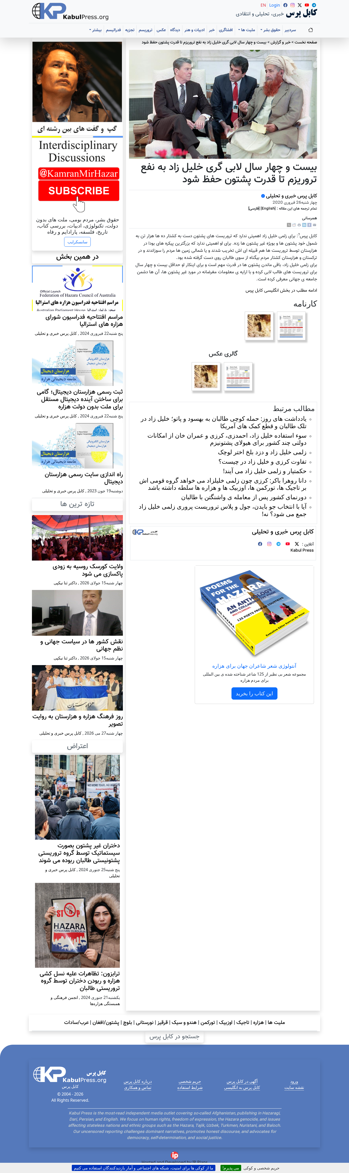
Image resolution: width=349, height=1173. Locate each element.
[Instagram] (269, 544)
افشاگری (226, 30)
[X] (289, 225)
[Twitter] (297, 544)
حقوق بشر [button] (271, 30)
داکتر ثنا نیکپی (65, 583)
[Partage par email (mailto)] (314, 225)
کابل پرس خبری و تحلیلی (291, 196)
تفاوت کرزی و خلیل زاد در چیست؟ (262, 461)
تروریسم (145, 30)
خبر (212, 30)
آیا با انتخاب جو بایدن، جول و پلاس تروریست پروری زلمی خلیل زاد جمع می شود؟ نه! (223, 510)
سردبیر (290, 30)
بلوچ (127, 1023)
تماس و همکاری (137, 1087)
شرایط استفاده (190, 1087)
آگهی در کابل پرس (242, 1081)
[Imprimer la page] (299, 225)
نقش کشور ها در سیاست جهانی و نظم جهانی (81, 645)
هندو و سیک (184, 1023)
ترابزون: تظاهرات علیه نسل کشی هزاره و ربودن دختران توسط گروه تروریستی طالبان (80, 981)
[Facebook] (309, 225)
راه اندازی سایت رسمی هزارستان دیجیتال (84, 478)
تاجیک (242, 1023)
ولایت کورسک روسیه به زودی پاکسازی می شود (88, 570)
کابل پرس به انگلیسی (242, 1087)
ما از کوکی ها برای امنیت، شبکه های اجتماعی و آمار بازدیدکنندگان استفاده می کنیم (143, 1168)
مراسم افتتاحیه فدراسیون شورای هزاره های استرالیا (84, 320)
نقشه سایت (294, 1087)
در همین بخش (77, 257)
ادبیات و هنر (194, 30)
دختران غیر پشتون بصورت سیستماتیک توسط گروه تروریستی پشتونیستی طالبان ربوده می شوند (79, 853)
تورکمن (208, 1023)
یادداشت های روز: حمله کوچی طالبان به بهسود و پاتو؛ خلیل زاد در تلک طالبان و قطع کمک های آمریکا (224, 422)
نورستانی (145, 1023)
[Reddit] (294, 225)
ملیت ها (276, 1023)
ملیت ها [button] (247, 30)
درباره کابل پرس (138, 1081)
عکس (161, 30)
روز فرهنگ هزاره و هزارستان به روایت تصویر (77, 720)
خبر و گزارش (280, 42)
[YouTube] (288, 544)
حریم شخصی (190, 1081)
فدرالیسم (113, 30)
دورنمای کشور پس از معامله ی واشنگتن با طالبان (244, 497)
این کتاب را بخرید (254, 693)
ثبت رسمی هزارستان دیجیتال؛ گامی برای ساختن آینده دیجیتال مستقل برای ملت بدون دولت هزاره (80, 399)
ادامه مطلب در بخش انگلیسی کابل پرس (281, 290)
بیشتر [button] (96, 30)
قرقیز (162, 1023)
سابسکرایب (77, 242)
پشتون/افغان (105, 1023)
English (268, 209)
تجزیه (129, 30)
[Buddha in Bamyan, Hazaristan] (259, 326)
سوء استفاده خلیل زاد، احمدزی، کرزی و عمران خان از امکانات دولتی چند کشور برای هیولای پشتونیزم (227, 439)
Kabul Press (302, 551)
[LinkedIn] (304, 225)
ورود (294, 1081)
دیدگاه (175, 30)
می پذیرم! (231, 1168)
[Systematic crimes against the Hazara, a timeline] (291, 326)
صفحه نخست (306, 42)
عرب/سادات (76, 1023)
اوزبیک (225, 1023)
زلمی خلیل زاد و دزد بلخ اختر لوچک (262, 452)
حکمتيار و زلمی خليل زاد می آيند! (265, 470)
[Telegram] (278, 544)
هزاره (258, 1023)
